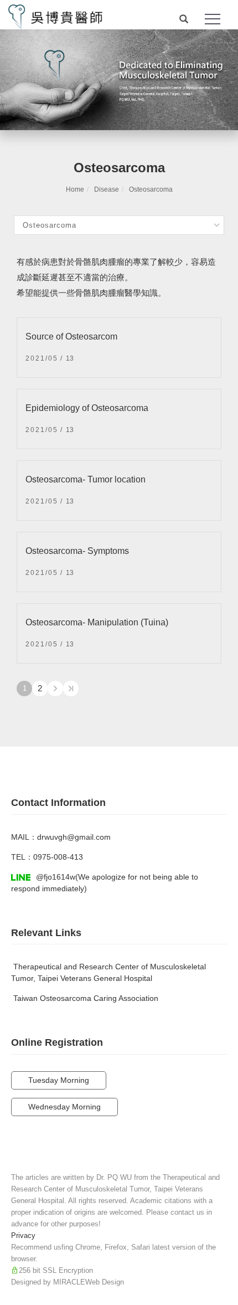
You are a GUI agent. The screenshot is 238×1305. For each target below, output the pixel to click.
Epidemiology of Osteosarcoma (86, 408)
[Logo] (55, 16)
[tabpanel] (119, 79)
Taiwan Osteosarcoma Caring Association (85, 998)
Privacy (23, 1235)
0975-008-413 (58, 856)
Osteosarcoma (151, 189)
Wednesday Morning (64, 1106)
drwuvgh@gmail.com (74, 837)
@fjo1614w (55, 876)
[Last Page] (71, 688)
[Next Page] (55, 688)
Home (75, 189)
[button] (184, 20)
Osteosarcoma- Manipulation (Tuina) (96, 622)
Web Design (104, 1282)
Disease (106, 189)
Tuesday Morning (58, 1080)
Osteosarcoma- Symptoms (77, 551)
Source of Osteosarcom (71, 336)
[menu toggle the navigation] (212, 19)
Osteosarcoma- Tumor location (85, 479)
